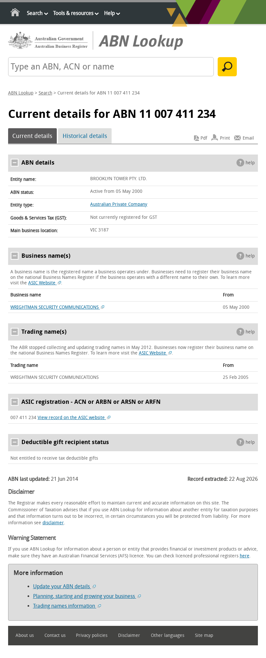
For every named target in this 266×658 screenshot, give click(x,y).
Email (248, 138)
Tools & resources (73, 13)
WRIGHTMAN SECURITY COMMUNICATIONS (55, 307)
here (244, 556)
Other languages (167, 635)
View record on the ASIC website (72, 417)
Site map (204, 635)
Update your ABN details (62, 586)
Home (15, 13)
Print (225, 138)
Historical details (85, 136)
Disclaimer (129, 635)
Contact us (55, 635)
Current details (32, 136)
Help (109, 13)
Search (34, 13)
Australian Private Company (118, 204)
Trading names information (64, 606)
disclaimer (53, 523)
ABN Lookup (20, 93)
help (250, 163)
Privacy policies (91, 635)
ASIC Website (42, 283)
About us (25, 635)
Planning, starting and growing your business (84, 596)
